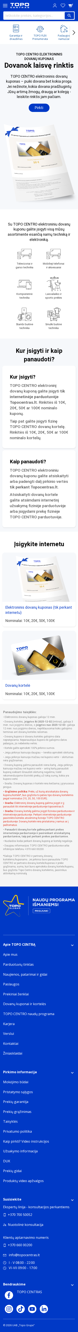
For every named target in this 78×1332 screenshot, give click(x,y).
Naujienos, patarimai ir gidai (25, 974)
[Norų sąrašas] (63, 5)
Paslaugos (11, 984)
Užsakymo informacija (20, 1151)
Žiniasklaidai (12, 1053)
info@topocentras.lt (24, 1255)
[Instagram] (9, 1309)
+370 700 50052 (20, 1214)
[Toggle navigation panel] (5, 5)
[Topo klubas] (39, 907)
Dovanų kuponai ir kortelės (24, 1004)
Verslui (8, 1033)
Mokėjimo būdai (15, 1082)
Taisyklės (10, 1121)
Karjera (9, 1024)
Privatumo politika (17, 1131)
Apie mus (10, 954)
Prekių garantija (15, 1101)
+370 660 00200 (20, 1245)
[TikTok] (20, 1309)
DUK (6, 1161)
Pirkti (39, 108)
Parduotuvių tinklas (18, 964)
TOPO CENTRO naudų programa (28, 1014)
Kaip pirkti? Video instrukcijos (26, 1141)
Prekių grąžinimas (17, 1111)
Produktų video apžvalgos (23, 1181)
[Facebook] (9, 1295)
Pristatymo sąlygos (18, 1092)
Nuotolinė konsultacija (25, 1224)
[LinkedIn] (44, 1309)
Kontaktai (10, 1043)
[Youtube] (32, 1309)
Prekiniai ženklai (16, 994)
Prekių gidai (12, 1171)
